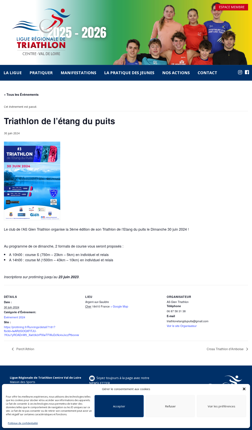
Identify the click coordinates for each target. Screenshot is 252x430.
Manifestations (78, 72)
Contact (207, 72)
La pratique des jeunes (129, 72)
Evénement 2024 (14, 317)
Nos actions (176, 72)
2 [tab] (129, 62)
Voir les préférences (221, 406)
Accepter (119, 406)
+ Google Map (119, 306)
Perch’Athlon (25, 349)
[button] (244, 389)
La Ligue (13, 72)
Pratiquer (41, 72)
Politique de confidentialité (23, 423)
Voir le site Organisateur (182, 326)
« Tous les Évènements (21, 94)
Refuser (170, 406)
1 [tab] (123, 62)
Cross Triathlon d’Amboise (225, 349)
